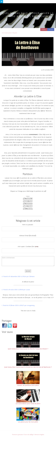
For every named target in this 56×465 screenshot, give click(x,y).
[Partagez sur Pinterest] (14, 292)
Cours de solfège (28, 396)
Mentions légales (39, 396)
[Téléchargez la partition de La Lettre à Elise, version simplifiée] (27, 182)
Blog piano (15, 32)
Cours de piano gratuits (7, 32)
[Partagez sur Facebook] (4, 292)
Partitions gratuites (17, 396)
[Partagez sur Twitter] (9, 292)
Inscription (51, 29)
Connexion (44, 29)
